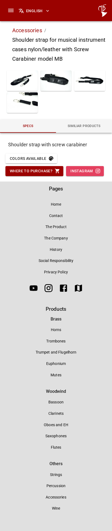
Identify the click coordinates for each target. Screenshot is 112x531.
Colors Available (28, 158)
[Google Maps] (78, 289)
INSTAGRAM (81, 171)
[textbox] (56, 144)
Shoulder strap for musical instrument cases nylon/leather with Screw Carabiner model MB (59, 49)
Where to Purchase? (31, 171)
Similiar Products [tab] (84, 126)
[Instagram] (48, 289)
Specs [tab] (28, 126)
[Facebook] (63, 289)
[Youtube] (33, 289)
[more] (10, 10)
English (34, 11)
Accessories (27, 30)
